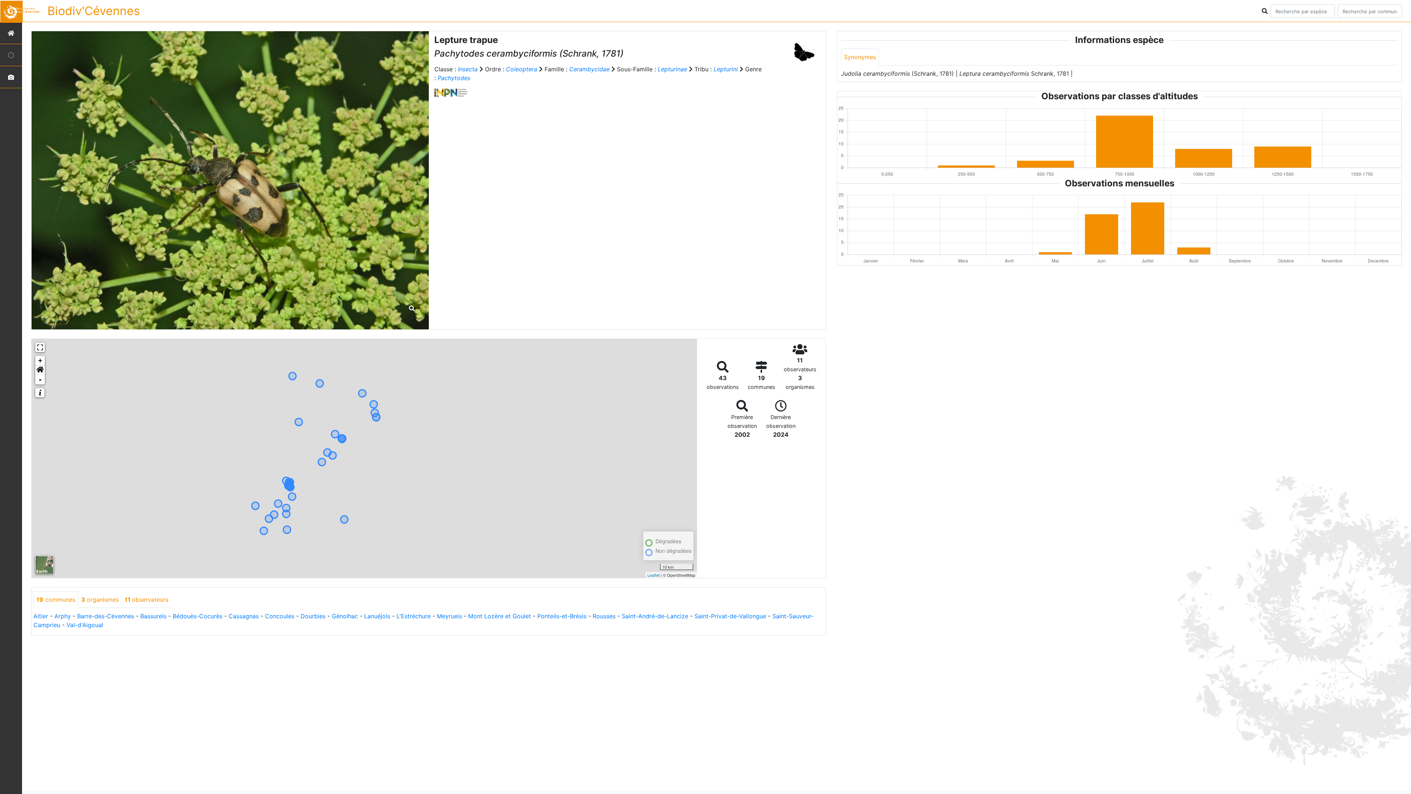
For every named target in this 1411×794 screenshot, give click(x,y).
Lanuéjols (377, 616)
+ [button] (40, 360)
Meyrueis (449, 616)
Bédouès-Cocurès (197, 616)
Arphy (62, 616)
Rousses (604, 616)
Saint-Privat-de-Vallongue (730, 616)
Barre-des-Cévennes (105, 616)
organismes (100, 599)
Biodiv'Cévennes (93, 11)
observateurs (146, 599)
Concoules (279, 616)
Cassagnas (244, 616)
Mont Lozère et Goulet (499, 616)
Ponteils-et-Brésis (561, 616)
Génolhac (345, 616)
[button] (40, 370)
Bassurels (153, 616)
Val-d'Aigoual (85, 625)
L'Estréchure (413, 616)
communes (55, 599)
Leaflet (653, 575)
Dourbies (313, 616)
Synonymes (860, 57)
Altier (40, 616)
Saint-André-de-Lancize (655, 616)
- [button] (40, 379)
